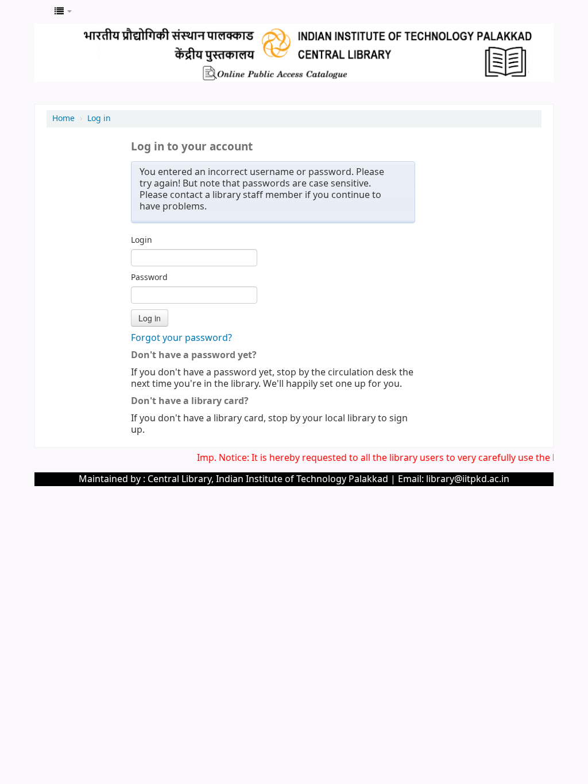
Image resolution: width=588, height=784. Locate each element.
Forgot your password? (181, 338)
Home (63, 118)
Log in (99, 118)
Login (141, 240)
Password (149, 278)
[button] (63, 11)
